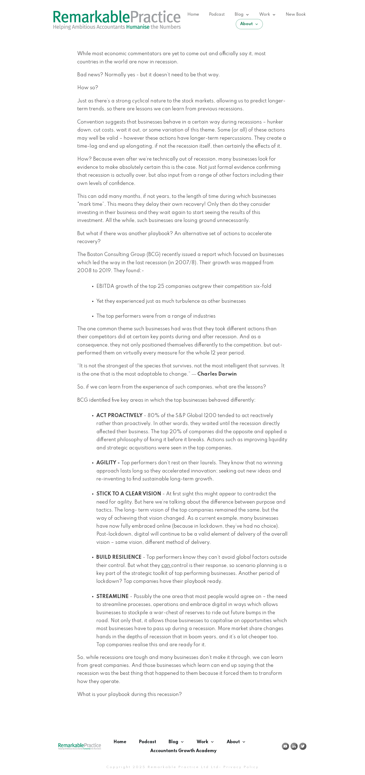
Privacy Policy (241, 767)
